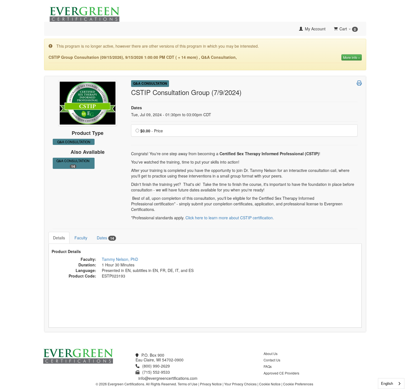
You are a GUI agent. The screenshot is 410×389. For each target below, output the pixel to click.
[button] (359, 83)
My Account (314, 28)
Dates (105, 238)
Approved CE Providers (281, 373)
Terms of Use (187, 383)
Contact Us (272, 360)
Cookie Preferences (298, 383)
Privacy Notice (211, 383)
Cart (347, 29)
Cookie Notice (270, 383)
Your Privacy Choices (240, 383)
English (387, 383)
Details (59, 237)
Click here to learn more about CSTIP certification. (229, 217)
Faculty (80, 237)
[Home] (48, 29)
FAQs (268, 366)
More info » (351, 57)
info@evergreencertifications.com (167, 378)
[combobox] (391, 383)
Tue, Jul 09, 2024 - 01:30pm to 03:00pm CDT (171, 114)
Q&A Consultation (73, 163)
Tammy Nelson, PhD (120, 259)
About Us (271, 353)
